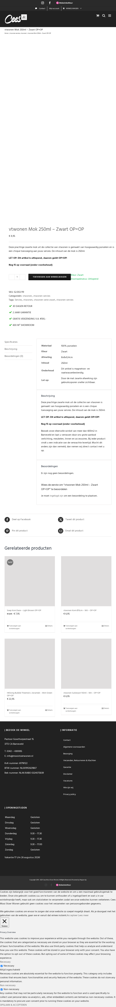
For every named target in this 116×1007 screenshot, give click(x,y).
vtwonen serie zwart (44, 300)
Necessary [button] (5, 962)
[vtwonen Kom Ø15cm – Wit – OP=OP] (86, 581)
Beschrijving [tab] (11, 349)
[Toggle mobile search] (103, 15)
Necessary (9, 966)
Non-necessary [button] (8, 985)
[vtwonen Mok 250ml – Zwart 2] (58, 128)
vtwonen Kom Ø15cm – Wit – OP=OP (80, 610)
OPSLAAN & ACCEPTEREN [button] (13, 1005)
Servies (18, 300)
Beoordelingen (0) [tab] (14, 356)
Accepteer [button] (72, 915)
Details (50, 626)
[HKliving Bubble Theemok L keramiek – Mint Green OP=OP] (30, 664)
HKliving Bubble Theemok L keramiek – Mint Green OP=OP (29, 694)
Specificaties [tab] (11, 342)
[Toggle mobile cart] (97, 15)
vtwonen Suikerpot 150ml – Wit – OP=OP (81, 693)
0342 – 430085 (14, 751)
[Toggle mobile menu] (109, 15)
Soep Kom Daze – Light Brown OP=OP (24, 610)
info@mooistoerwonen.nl (20, 756)
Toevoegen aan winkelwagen (49, 277)
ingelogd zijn (56, 496)
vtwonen (27, 296)
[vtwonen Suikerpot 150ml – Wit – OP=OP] (86, 664)
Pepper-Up (83, 880)
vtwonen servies (41, 296)
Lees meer (83, 915)
